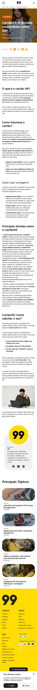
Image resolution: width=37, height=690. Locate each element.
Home (3, 7)
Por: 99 (4, 35)
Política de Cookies (15, 680)
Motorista (12, 7)
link (15, 364)
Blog (8, 7)
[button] (18, 397)
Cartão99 (23, 323)
